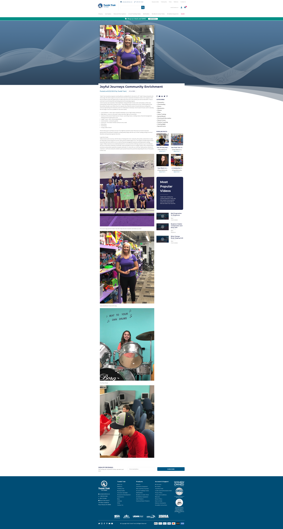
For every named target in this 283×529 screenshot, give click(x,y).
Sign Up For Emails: (105, 467)
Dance (159, 106)
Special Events (161, 126)
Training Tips (164, 1)
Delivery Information (160, 503)
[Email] (159, 96)
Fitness (159, 110)
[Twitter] (164, 96)
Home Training (161, 114)
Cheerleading (161, 104)
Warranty (157, 496)
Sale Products (140, 498)
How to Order (158, 501)
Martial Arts (160, 108)
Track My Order (159, 488)
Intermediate (174, 220)
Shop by (100, 14)
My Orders (158, 486)
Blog (118, 498)
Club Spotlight (161, 124)
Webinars (176, 1)
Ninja (158, 112)
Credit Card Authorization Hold (163, 490)
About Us (119, 484)
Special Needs (161, 116)
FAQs (170, 1)
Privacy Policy (158, 492)
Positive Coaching (162, 122)
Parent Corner (161, 120)
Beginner (173, 232)
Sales (183, 14)
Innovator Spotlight (122, 492)
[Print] (162, 96)
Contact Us (183, 1)
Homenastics (120, 496)
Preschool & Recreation (164, 118)
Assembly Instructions (161, 505)
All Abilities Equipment (172, 14)
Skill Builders (146, 14)
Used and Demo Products (143, 501)
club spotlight (132, 91)
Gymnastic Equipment (142, 486)
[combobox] (175, 7)
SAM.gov (176, 510)
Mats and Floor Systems (120, 14)
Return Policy (158, 498)
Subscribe (171, 469)
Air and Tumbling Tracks (134, 14)
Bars (172, 218)
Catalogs (119, 501)
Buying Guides (155, 1)
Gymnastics (108, 14)
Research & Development (124, 494)
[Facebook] (157, 96)
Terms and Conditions (161, 494)
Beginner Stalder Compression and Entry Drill (176, 225)
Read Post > (162, 151)
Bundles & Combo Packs (158, 14)
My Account (158, 484)
